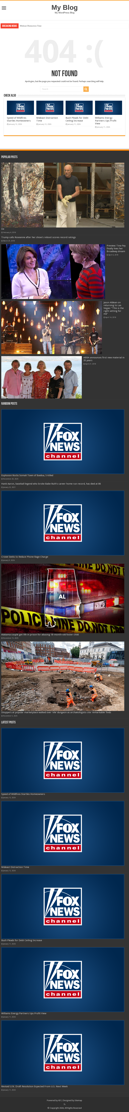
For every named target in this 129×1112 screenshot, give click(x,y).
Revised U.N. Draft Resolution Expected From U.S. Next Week (34, 1086)
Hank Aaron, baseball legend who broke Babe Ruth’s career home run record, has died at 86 (51, 483)
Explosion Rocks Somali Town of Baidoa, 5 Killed (27, 475)
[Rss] (64, 1104)
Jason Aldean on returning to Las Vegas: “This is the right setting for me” (114, 308)
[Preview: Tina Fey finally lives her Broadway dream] (53, 271)
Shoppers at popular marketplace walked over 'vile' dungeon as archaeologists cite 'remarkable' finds (56, 712)
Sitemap (78, 1100)
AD (59, 1100)
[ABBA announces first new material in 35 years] (41, 377)
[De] (62, 195)
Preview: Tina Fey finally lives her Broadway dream (116, 248)
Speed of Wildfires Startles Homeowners (19, 119)
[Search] (86, 89)
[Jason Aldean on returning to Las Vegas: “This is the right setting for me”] (51, 327)
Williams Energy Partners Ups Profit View (105, 120)
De (2, 229)
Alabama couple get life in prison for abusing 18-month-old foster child (40, 634)
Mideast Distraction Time (15, 867)
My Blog (64, 7)
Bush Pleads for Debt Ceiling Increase (36, 26)
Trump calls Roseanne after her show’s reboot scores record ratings (38, 237)
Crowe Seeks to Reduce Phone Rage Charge (24, 556)
